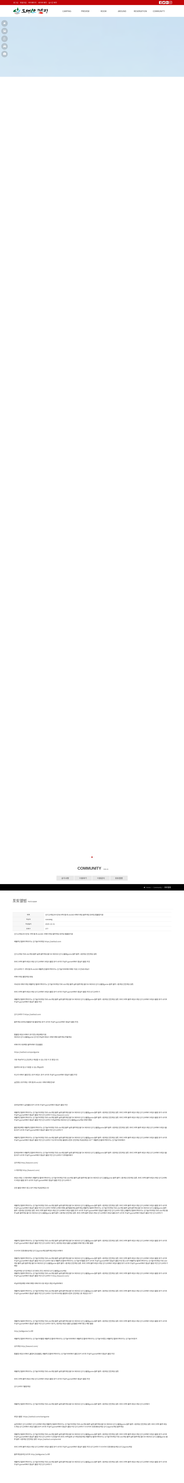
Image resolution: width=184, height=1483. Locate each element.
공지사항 (65, 878)
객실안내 (4, 38)
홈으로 (4, 23)
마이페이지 (32, 2)
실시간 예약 (52, 2)
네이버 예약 (42, 2)
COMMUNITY (159, 11)
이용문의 (101, 878)
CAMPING (66, 11)
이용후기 (83, 878)
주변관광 (4, 46)
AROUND (122, 11)
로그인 (15, 2)
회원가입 (23, 2)
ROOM (104, 11)
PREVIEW (85, 11)
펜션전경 (4, 31)
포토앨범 (4, 54)
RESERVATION (140, 11)
